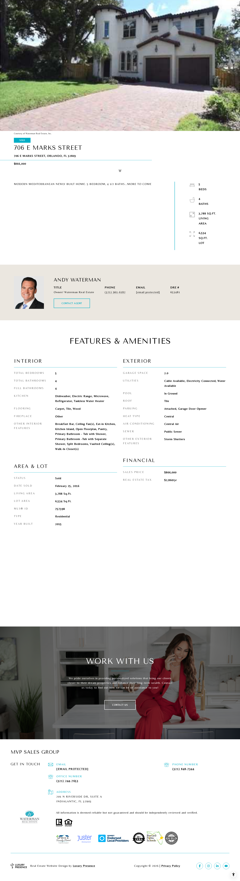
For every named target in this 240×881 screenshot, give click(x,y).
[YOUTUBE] (226, 866)
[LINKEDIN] (217, 866)
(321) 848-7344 (183, 769)
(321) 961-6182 (115, 292)
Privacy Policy (170, 865)
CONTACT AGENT (72, 303)
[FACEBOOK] (199, 866)
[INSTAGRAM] (208, 866)
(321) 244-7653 (67, 780)
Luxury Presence (84, 865)
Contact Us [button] (120, 705)
